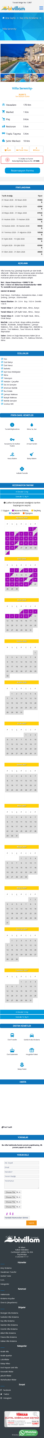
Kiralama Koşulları (7, 1298)
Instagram (6, 1398)
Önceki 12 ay (22, 491)
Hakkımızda (5, 1294)
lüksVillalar (4, 1359)
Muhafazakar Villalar (8, 1379)
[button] (3, 58)
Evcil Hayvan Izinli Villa (9, 1367)
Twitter (5, 1394)
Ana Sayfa (10, 17)
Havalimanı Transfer (8, 1272)
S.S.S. (2, 1280)
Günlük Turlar (5, 1276)
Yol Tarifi (8, 1127)
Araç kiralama (5, 1268)
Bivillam (16, 1435)
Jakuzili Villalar (5, 1375)
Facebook (6, 1390)
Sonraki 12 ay (21, 496)
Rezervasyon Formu (22, 170)
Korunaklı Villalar (6, 1371)
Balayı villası (5, 1363)
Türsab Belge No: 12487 (22, 2)
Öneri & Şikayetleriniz (8, 1302)
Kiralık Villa (4, 1351)
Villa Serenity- (9, 28)
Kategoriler (4, 1284)
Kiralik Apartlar (6, 1355)
